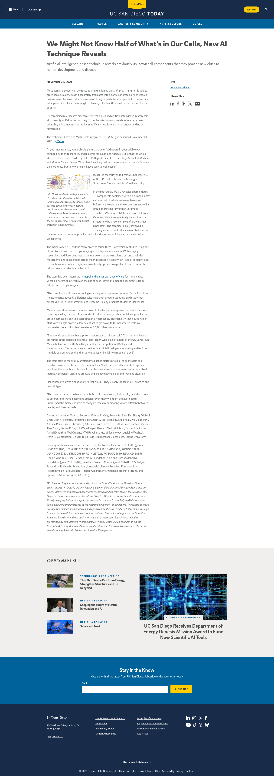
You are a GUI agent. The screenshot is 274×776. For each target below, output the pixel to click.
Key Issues (142, 733)
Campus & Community (133, 23)
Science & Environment (183, 617)
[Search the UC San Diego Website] (266, 9)
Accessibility (168, 771)
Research (79, 23)
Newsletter (101, 723)
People (102, 23)
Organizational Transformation (152, 723)
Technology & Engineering (100, 576)
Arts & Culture (171, 23)
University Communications (151, 728)
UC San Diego (34, 9)
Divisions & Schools (136, 761)
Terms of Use (153, 771)
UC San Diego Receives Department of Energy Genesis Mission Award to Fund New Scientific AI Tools (183, 631)
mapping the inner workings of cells (104, 276)
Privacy (179, 771)
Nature (60, 141)
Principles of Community (149, 718)
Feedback (190, 771)
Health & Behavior (94, 600)
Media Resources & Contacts (110, 718)
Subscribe (251, 9)
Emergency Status (104, 728)
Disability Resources (105, 733)
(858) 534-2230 (55, 736)
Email (86, 683)
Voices (197, 23)
